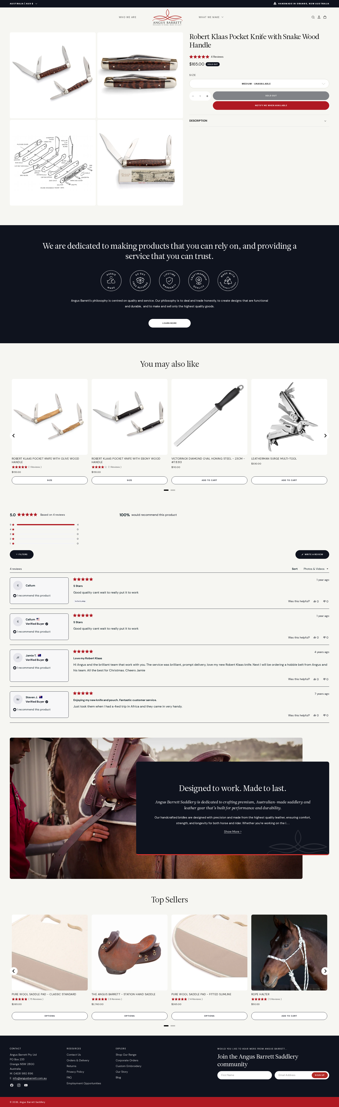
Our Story (122, 1071)
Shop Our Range (126, 1054)
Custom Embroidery (128, 1066)
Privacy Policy (75, 1071)
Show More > (232, 832)
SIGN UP (320, 1075)
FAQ (69, 1077)
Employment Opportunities (84, 1083)
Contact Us (74, 1054)
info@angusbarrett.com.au (30, 1078)
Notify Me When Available (271, 105)
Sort (295, 569)
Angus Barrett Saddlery (32, 1102)
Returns (71, 1066)
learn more (169, 323)
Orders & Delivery (78, 1060)
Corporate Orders (127, 1060)
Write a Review (316, 556)
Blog (118, 1077)
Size (192, 75)
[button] (210, 17)
